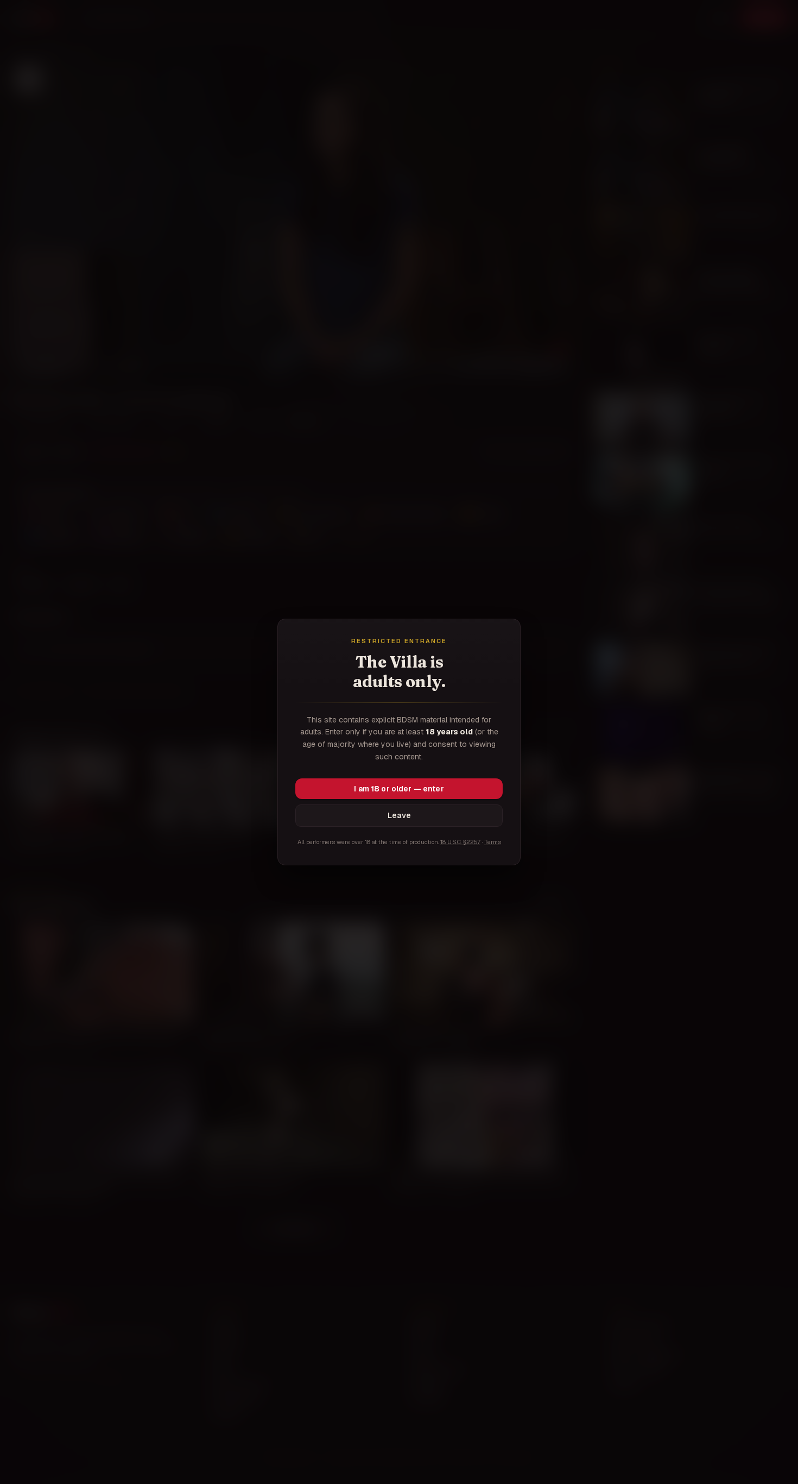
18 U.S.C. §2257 (460, 842)
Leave (399, 815)
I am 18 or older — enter (399, 789)
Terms (492, 842)
